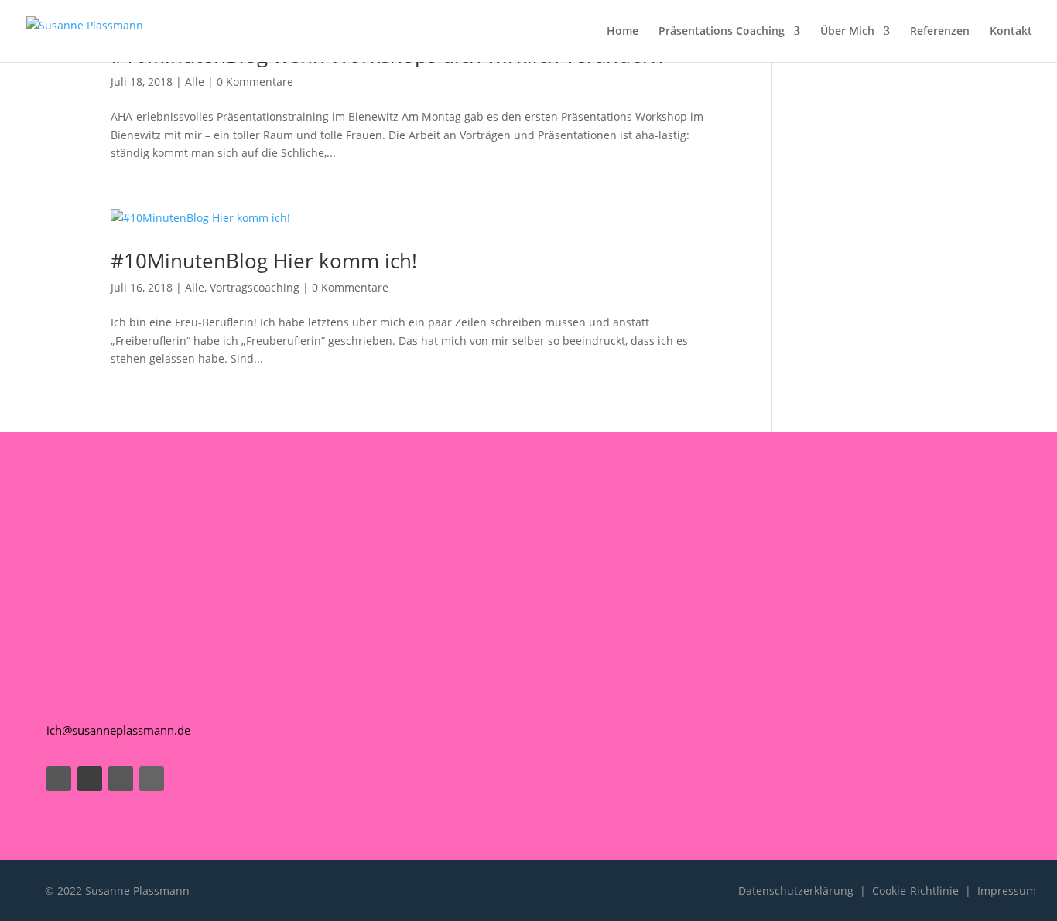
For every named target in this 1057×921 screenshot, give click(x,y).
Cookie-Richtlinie (915, 890)
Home (622, 32)
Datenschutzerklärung (795, 890)
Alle (194, 81)
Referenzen (940, 32)
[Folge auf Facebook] (58, 778)
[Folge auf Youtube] (89, 778)
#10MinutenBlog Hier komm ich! (264, 261)
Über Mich (847, 32)
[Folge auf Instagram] (120, 778)
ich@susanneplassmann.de (118, 730)
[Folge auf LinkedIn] (151, 778)
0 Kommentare (255, 81)
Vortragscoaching (254, 287)
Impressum (1006, 890)
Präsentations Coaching (721, 32)
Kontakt (1011, 32)
